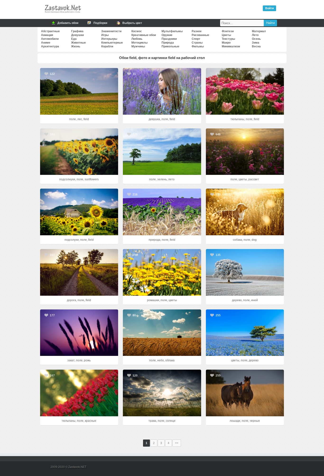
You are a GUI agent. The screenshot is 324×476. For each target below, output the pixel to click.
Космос (136, 31)
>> (176, 443)
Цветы (226, 35)
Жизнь (75, 46)
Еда (74, 39)
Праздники (169, 39)
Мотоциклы (139, 42)
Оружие (167, 35)
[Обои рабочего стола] (62, 14)
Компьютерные (112, 42)
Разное (197, 31)
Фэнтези (228, 31)
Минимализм (231, 46)
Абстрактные (50, 31)
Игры (105, 35)
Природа (168, 42)
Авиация (47, 35)
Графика (77, 31)
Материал (259, 31)
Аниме (45, 42)
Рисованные (200, 35)
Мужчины (138, 46)
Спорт (196, 39)
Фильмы (198, 46)
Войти (269, 8)
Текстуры (228, 39)
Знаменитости (111, 31)
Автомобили (50, 39)
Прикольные (170, 46)
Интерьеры (109, 39)
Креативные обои (143, 35)
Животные (78, 42)
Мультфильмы (172, 31)
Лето (255, 35)
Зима (255, 42)
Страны (197, 42)
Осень (256, 39)
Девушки (77, 35)
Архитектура (50, 46)
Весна (256, 46)
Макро (226, 42)
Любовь (136, 39)
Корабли (107, 46)
